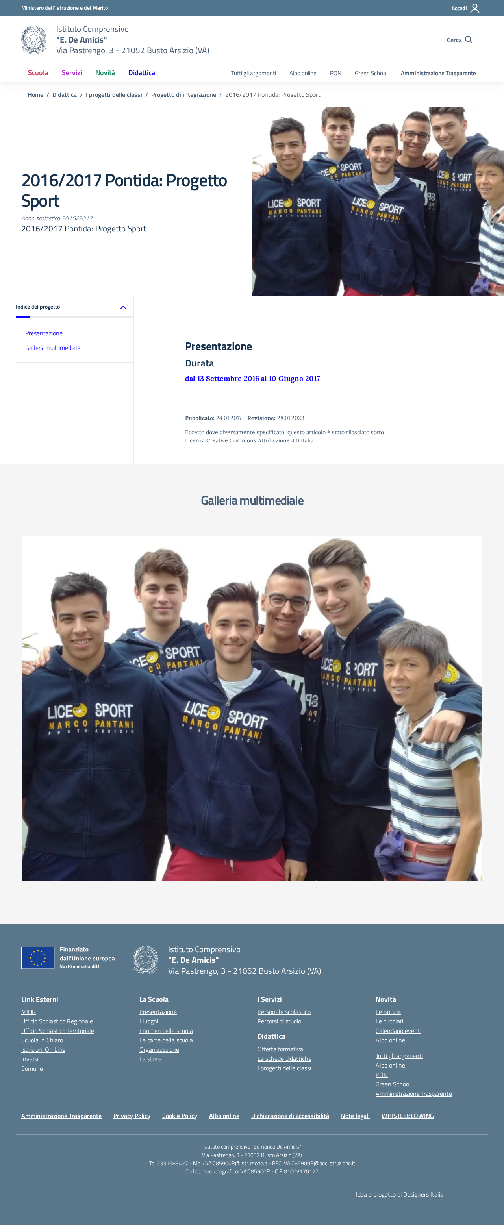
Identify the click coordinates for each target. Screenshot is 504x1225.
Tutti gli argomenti (253, 73)
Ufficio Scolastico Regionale (57, 1021)
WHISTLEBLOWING (408, 1115)
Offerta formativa (280, 1049)
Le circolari (389, 1021)
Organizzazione (159, 1049)
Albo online (303, 73)
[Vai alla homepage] (33, 40)
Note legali (355, 1115)
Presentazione (44, 333)
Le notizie (388, 1011)
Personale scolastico (284, 1011)
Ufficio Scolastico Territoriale (57, 1030)
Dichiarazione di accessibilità (290, 1115)
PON (335, 73)
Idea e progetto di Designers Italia (399, 1194)
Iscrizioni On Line (43, 1049)
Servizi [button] (72, 72)
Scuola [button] (38, 72)
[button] (75, 307)
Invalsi (29, 1059)
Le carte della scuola (166, 1040)
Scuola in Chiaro (42, 1040)
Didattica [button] (141, 72)
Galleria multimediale (52, 347)
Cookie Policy (179, 1115)
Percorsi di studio (279, 1021)
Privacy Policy (131, 1115)
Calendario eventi (398, 1030)
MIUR (28, 1011)
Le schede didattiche (284, 1058)
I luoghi (148, 1021)
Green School (371, 73)
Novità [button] (105, 72)
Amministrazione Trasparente (438, 73)
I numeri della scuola (166, 1030)
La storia (150, 1059)
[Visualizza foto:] (252, 708)
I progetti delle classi (284, 1068)
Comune (32, 1068)
